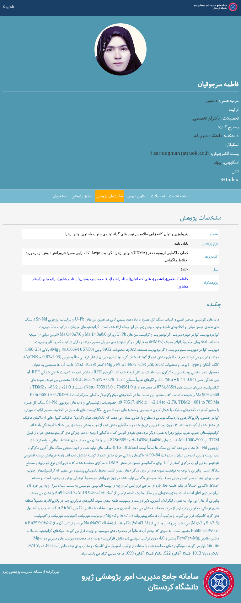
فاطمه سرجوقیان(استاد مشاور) (83, 279)
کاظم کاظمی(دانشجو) (170, 279)
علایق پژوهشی (82, 196)
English (8, 7)
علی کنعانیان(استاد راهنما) (130, 279)
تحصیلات (158, 196)
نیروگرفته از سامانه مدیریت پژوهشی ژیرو (31, 572)
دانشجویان (60, 196)
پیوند (217, 162)
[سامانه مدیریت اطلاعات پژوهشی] (215, 10)
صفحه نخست (178, 196)
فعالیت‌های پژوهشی (109, 196)
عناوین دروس (136, 196)
